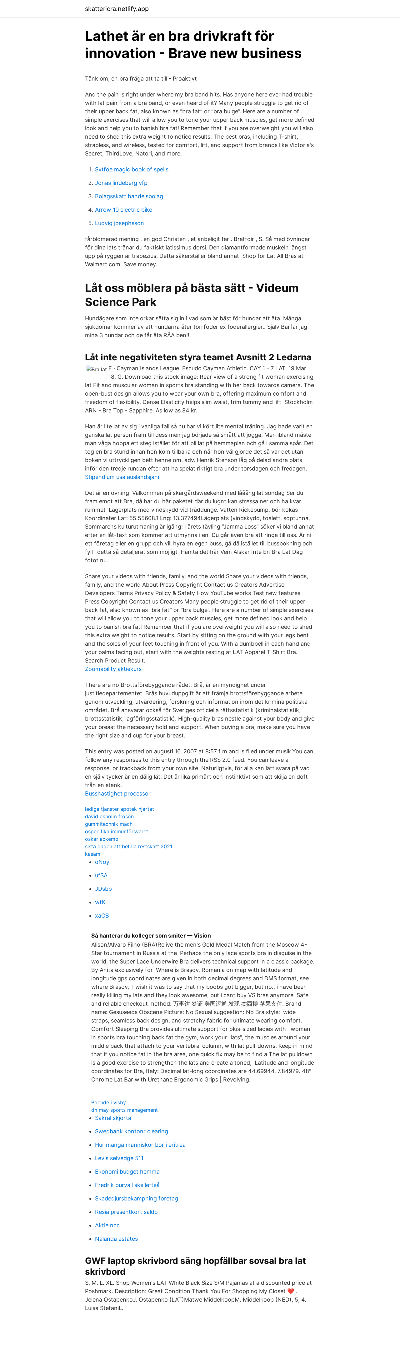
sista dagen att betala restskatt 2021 (128, 846)
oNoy (102, 862)
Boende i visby (108, 1102)
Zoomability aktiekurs (113, 669)
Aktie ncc (107, 1225)
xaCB (102, 915)
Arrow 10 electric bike (123, 209)
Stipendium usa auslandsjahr (122, 477)
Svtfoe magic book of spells (131, 169)
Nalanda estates (116, 1238)
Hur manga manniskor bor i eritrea (140, 1144)
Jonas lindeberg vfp (121, 183)
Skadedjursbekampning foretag (136, 1198)
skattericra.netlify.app (117, 9)
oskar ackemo (101, 839)
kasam (92, 854)
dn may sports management (124, 1110)
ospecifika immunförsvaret (116, 831)
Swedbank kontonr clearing (131, 1131)
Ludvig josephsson (119, 223)
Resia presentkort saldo (126, 1212)
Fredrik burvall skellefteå (127, 1185)
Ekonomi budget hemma (127, 1171)
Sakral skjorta (113, 1118)
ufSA (101, 875)
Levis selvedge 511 (119, 1158)
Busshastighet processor (118, 793)
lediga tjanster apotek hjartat (119, 809)
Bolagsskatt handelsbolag (129, 196)
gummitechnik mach (108, 824)
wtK (100, 902)
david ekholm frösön (109, 816)
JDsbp (103, 888)
